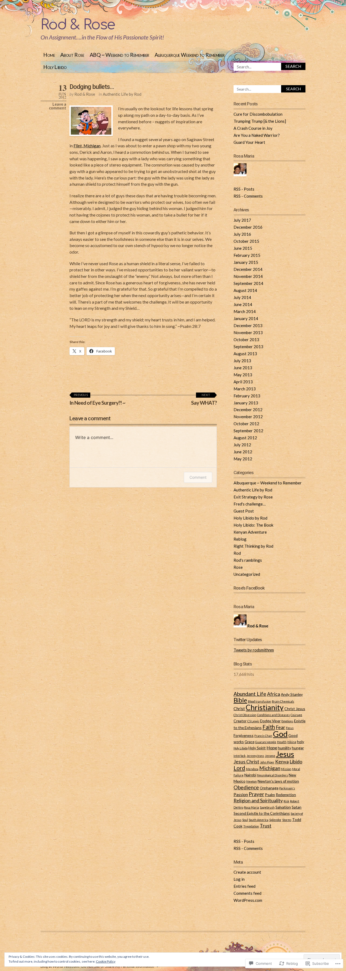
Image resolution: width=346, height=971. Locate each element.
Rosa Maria (251, 807)
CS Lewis (253, 721)
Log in (239, 879)
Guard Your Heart (249, 142)
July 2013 (242, 360)
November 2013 (248, 332)
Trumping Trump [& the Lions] (260, 121)
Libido (296, 761)
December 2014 (248, 269)
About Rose (72, 55)
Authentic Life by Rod (122, 94)
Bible (240, 700)
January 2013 (246, 402)
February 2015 (247, 255)
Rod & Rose (78, 25)
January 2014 (246, 318)
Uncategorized (247, 574)
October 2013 (246, 339)
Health (282, 742)
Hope (272, 747)
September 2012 (248, 430)
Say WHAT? (204, 399)
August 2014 (245, 290)
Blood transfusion (259, 701)
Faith (268, 727)
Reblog (240, 539)
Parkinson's (287, 788)
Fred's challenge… (250, 503)
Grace (249, 741)
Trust (265, 826)
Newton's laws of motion (278, 781)
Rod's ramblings (248, 560)
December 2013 (248, 325)
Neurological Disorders (272, 775)
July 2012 (242, 444)
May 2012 (243, 458)
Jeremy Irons (255, 755)
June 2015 (243, 248)
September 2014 (248, 283)
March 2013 (245, 388)
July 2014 (242, 297)
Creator (240, 721)
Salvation (283, 807)
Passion (241, 794)
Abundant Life (250, 694)
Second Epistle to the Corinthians (262, 813)
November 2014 (248, 276)
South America (258, 820)
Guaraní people (265, 742)
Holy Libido (55, 67)
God (280, 734)
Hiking (291, 742)
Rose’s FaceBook (249, 588)
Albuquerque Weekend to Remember (190, 55)
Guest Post (244, 510)
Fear (280, 727)
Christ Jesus (294, 708)
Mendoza (252, 769)
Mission (286, 769)
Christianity (265, 707)
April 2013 (243, 381)
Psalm (270, 794)
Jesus (285, 754)
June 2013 (243, 367)
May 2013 (243, 374)
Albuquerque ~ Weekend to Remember (268, 482)
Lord (239, 768)
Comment (198, 477)
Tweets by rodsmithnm (254, 649)
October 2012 (246, 423)
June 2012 (243, 451)
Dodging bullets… (91, 87)
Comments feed (247, 893)
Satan (296, 807)
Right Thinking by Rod (253, 546)
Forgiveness (244, 735)
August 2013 (245, 353)
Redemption (286, 794)
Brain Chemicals (283, 701)
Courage (296, 715)
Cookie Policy (105, 961)
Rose (238, 567)
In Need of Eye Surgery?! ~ (97, 399)
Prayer (256, 794)
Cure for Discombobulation (258, 114)
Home (49, 55)
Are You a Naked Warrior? (257, 135)
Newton (251, 781)
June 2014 (243, 304)
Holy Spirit (257, 748)
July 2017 (242, 220)
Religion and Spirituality (258, 800)
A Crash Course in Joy (253, 128)
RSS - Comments (248, 196)
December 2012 (248, 409)
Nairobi (250, 775)
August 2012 (245, 437)
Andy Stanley (292, 694)
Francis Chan (263, 735)
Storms (286, 820)
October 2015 (246, 241)
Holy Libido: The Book (253, 525)
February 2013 (247, 395)
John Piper (267, 762)
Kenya (282, 761)
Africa (273, 694)
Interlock (240, 755)
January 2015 (246, 262)
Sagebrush (267, 807)
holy (300, 741)
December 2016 (248, 227)
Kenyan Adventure (250, 532)
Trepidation (251, 826)
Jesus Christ (246, 761)
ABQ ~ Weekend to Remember (119, 55)
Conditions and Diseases (273, 715)
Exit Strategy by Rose (253, 496)
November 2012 (248, 416)
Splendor (275, 820)
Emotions (287, 721)
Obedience (246, 787)
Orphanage (269, 788)
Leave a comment (57, 106)
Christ (239, 708)
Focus (290, 728)
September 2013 (248, 346)
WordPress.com (248, 900)
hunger (298, 748)
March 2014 (245, 311)
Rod (237, 553)
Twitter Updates (248, 639)
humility (284, 748)
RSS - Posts (244, 189)
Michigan (269, 768)
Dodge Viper (270, 721)
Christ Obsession (245, 715)
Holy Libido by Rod (250, 518)
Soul (245, 820)
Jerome (270, 755)
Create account (247, 872)
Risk (286, 801)
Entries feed (244, 886)
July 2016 (242, 234)
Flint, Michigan (87, 145)
